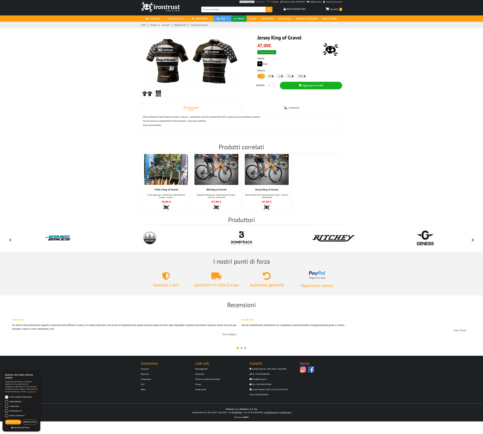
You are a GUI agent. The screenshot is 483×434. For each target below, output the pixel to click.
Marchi (252, 18)
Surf (223, 18)
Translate (274, 2)
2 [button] (241, 348)
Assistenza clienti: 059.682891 (293, 2)
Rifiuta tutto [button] (30, 422)
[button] (191, 109)
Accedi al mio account (333, 2)
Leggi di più (31, 392)
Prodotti (153, 25)
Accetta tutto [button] (13, 422)
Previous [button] (10, 238)
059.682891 (236, 412)
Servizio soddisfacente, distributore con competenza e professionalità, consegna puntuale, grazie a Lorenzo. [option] (354, 328)
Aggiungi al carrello (312, 85)
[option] (58, 238)
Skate (241, 18)
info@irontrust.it (315, 2)
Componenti (202, 18)
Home (143, 25)
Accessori (155, 18)
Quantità (260, 85)
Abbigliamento (180, 25)
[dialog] (21, 400)
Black (265, 64)
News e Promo (329, 18)
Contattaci (284, 18)
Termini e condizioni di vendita (207, 379)
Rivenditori (267, 18)
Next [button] (473, 238)
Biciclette (178, 18)
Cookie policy (200, 389)
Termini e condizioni (306, 18)
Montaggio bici (201, 369)
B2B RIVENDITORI (296, 9)
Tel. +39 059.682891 (261, 374)
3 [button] (245, 348)
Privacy (198, 384)
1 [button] (237, 348)
